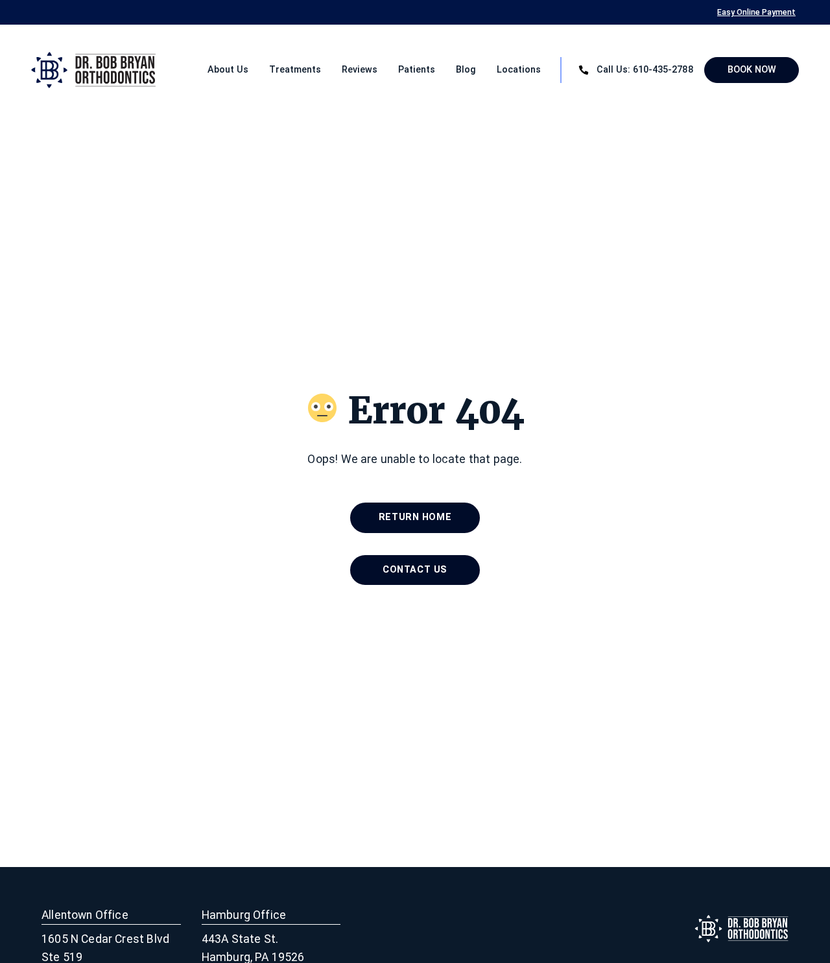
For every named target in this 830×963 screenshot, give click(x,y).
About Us (228, 69)
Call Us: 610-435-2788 (645, 69)
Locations (519, 69)
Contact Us (415, 569)
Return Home (415, 517)
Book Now (752, 69)
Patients (416, 69)
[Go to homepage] (69, 70)
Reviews (359, 69)
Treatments (295, 69)
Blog (466, 69)
